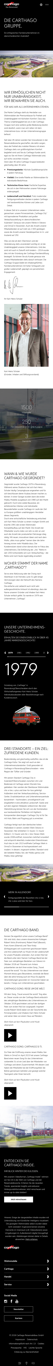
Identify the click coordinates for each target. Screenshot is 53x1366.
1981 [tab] (19, 652)
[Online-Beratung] (33, 1363)
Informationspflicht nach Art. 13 (22, 1343)
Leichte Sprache (35, 1347)
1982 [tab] (28, 652)
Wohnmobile (10, 1261)
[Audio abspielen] (10, 1035)
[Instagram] (6, 1301)
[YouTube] (17, 1301)
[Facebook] (11, 1301)
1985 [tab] (36, 652)
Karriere (18, 1318)
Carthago (9, 1268)
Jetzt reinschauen (18, 1199)
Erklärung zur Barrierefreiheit (26, 1352)
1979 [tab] (10, 652)
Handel (7, 1276)
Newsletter (19, 1309)
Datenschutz (32, 1339)
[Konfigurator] (20, 1363)
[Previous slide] (5, 653)
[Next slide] (48, 653)
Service (8, 1284)
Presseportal (16, 1347)
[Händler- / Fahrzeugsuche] (26, 1363)
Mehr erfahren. (31, 1239)
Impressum (20, 1339)
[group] (26, 694)
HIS (25, 1347)
